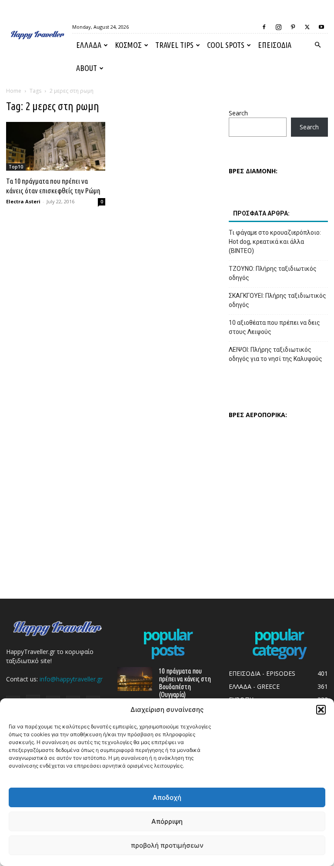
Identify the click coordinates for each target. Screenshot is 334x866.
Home (13, 90)
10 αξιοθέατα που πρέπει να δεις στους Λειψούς (274, 327)
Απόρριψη (167, 821)
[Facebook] (264, 27)
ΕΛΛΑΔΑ (88, 44)
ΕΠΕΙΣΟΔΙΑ (274, 44)
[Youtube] (321, 27)
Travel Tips (174, 44)
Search (238, 113)
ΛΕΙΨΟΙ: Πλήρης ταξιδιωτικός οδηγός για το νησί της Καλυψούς (275, 354)
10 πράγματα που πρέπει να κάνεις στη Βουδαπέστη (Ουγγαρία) (185, 682)
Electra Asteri (23, 201)
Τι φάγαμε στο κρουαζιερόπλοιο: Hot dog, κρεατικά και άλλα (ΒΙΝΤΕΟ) (275, 241)
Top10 (16, 167)
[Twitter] (307, 27)
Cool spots (225, 44)
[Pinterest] (292, 27)
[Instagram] (278, 27)
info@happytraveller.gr (71, 679)
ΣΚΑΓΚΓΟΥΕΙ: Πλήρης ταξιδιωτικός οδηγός (277, 300)
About (86, 68)
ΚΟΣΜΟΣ (128, 44)
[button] (321, 709)
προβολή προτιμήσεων (167, 845)
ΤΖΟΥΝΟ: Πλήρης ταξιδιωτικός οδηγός (273, 273)
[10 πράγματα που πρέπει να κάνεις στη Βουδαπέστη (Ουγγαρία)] (134, 679)
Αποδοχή (167, 797)
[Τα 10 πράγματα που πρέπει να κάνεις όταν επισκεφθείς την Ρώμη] (55, 146)
